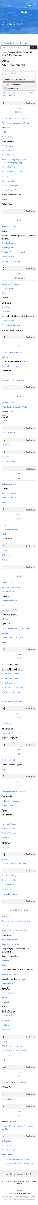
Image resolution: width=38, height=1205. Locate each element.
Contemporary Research (12, 325)
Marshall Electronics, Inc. (12, 669)
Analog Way (7, 150)
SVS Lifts (5, 1025)
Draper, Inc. (6, 370)
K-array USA (7, 550)
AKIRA (4, 132)
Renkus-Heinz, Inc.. (10, 880)
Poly (3, 819)
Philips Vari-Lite (8, 805)
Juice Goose (7, 538)
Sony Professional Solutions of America (18, 969)
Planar (4, 810)
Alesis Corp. (6, 137)
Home (4, 52)
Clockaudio (6, 311)
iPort (4, 502)
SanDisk (5, 925)
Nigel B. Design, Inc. (10, 737)
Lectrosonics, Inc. (9, 591)
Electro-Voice (7, 411)
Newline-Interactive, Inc (12, 733)
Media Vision (7, 683)
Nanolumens (7, 724)
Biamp (4, 231)
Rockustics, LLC (8, 889)
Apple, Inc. (6, 176)
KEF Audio (6, 555)
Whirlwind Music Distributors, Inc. (16, 1082)
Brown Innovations (9, 257)
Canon (4, 293)
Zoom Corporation (9, 1150)
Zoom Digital (7, 1154)
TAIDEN (5, 1041)
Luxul (4, 642)
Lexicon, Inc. (7, 605)
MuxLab (5, 696)
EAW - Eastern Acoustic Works (14, 407)
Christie (5, 297)
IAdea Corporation (9, 484)
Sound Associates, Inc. (11, 974)
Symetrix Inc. (7, 1029)
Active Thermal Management (14, 118)
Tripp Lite (6, 1055)
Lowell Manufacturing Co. (12, 637)
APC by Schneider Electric (12, 172)
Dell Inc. (5, 357)
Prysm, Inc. (6, 837)
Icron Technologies (10, 493)
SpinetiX (5, 997)
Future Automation (10, 432)
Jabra (4, 525)
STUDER (5, 1020)
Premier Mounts (8, 828)
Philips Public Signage (10, 801)
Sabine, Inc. (6, 916)
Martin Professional (10, 678)
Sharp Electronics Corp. (11, 944)
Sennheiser (6, 935)
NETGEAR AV (7, 728)
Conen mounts (8, 320)
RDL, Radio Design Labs (11, 875)
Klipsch (5, 560)
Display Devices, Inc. (10, 366)
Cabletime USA (8, 288)
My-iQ (24, 43)
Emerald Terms (7, 1163)
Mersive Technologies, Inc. (13, 687)
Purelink (5, 847)
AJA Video (6, 127)
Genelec (5, 445)
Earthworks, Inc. (8, 402)
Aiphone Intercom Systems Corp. (15, 123)
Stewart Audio (8, 1016)
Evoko (4, 420)
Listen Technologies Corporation (15, 628)
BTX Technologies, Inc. (11, 261)
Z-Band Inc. (6, 1141)
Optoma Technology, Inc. (12, 764)
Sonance (5, 960)
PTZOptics (6, 842)
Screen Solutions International (14, 930)
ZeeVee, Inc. (7, 1145)
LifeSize (5, 619)
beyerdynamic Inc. (9, 226)
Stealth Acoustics (9, 1011)
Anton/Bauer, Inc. (9, 155)
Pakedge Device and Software (14, 791)
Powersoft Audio (9, 824)
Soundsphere (7, 983)
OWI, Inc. (6, 769)
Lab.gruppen (7, 582)
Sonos (4, 965)
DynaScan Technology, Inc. (13, 380)
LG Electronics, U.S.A (10, 610)
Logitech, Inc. (7, 633)
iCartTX (5, 488)
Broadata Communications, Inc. (14, 252)
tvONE (4, 1060)
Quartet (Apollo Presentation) (14, 863)
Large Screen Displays (11, 587)
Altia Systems (7, 146)
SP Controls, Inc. (8, 993)
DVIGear (5, 375)
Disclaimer (19, 1190)
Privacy (19, 1187)
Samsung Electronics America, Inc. (16, 921)
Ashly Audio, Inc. (8, 181)
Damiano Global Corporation (13, 352)
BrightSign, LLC (8, 247)
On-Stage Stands (9, 760)
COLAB (27, 1193)
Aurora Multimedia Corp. (12, 194)
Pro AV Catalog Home (10, 43)
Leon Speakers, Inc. (10, 600)
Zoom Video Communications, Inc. (16, 1159)
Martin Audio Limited (10, 674)
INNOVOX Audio (9, 497)
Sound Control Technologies (13, 979)
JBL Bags (5, 534)
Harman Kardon (8, 461)
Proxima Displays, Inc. (10, 833)
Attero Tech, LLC (9, 190)
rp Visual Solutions (9, 894)
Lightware (6, 623)
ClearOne (6, 307)
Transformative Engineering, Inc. (15, 1051)
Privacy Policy (17, 1163)
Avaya (4, 199)
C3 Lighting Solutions (10, 284)
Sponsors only (12, 88)
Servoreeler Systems (10, 939)
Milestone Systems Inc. (11, 692)
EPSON (5, 416)
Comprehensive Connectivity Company (18, 316)
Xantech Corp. (8, 1099)
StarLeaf (5, 1002)
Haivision (5, 457)
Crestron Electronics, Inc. (12, 330)
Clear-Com (6, 302)
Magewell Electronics (11, 664)
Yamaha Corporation (10, 1121)
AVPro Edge (7, 204)
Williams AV (6, 1087)
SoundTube (6, 988)
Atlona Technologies (10, 185)
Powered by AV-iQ (28, 1163)
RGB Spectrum (8, 884)
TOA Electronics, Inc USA (12, 1046)
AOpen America (8, 167)
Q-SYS (4, 859)
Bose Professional (9, 243)
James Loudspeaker (10, 529)
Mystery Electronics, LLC (12, 701)
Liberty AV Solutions (10, 614)
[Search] (34, 12)
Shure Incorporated (10, 956)
